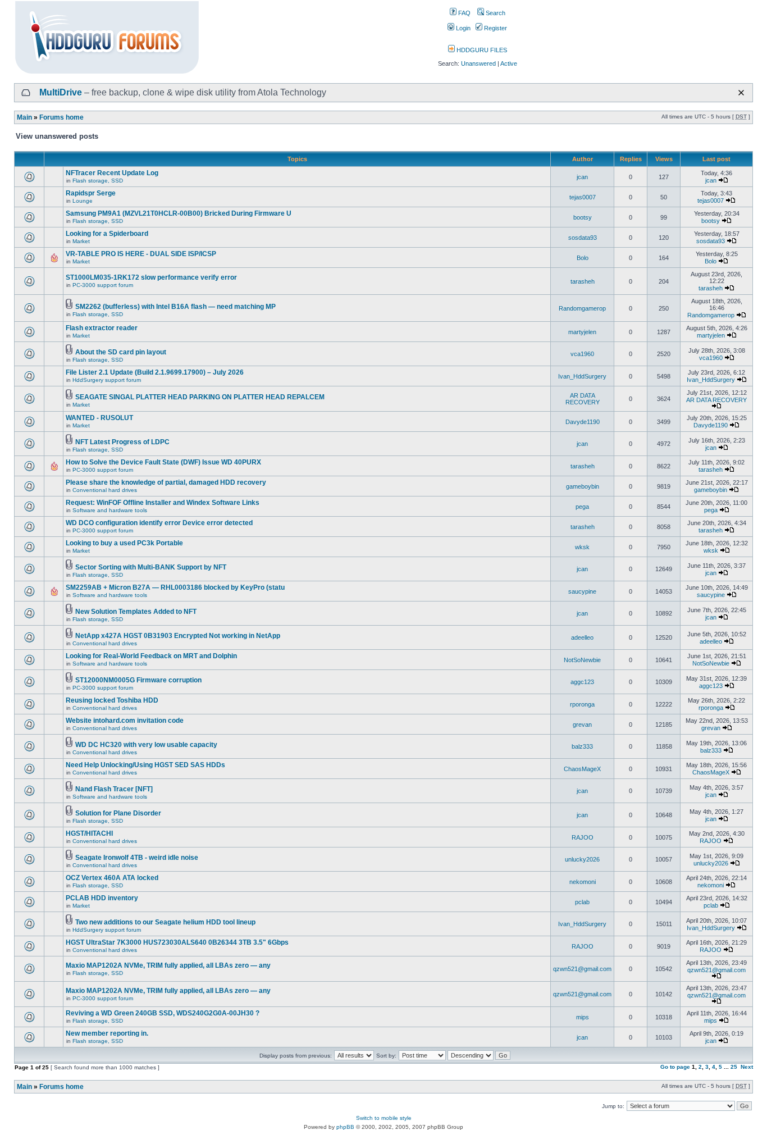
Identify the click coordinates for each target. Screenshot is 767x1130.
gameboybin (582, 486)
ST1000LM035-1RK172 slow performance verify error (151, 277)
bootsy (582, 217)
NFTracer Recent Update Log (112, 173)
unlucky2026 (582, 859)
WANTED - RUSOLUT (99, 418)
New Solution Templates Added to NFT (136, 612)
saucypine (582, 591)
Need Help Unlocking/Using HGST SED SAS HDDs (145, 765)
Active (508, 63)
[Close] (741, 92)
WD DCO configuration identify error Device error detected (159, 523)
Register (494, 28)
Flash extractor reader (102, 328)
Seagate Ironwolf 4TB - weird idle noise (136, 858)
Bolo (582, 257)
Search (494, 13)
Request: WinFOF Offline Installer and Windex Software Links (162, 503)
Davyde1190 (582, 421)
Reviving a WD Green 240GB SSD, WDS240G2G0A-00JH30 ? (162, 1013)
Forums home (61, 117)
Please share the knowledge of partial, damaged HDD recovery (166, 482)
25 (734, 1067)
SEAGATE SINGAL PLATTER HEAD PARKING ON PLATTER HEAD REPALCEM (200, 397)
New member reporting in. (107, 1033)
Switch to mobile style (384, 1118)
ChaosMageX (582, 769)
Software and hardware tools (109, 510)
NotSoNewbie (582, 660)
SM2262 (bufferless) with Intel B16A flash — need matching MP (175, 307)
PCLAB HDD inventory (102, 898)
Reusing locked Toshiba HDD (112, 700)
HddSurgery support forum (106, 380)
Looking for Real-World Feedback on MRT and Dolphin (151, 656)
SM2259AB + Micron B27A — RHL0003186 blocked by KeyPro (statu (175, 587)
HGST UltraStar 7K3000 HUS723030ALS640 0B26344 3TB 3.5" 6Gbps (177, 942)
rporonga (582, 704)
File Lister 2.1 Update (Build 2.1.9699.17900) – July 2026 (155, 372)
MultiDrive (60, 92)
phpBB (345, 1127)
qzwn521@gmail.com (582, 968)
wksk (582, 547)
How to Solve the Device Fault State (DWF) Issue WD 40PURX (163, 462)
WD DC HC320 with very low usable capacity (146, 745)
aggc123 (582, 681)
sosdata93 (582, 237)
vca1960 (582, 353)
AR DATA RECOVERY (582, 398)
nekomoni (582, 881)
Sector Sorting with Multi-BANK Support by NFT (150, 567)
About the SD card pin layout (120, 352)
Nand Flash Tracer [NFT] (114, 789)
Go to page (675, 1067)
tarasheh (582, 281)
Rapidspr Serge (91, 193)
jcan (582, 177)
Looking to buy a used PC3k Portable (124, 543)
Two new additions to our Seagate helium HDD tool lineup (165, 922)
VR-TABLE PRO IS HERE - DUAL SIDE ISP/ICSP (141, 254)
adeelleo (582, 637)
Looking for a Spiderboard (107, 234)
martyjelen (582, 332)
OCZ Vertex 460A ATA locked (112, 878)
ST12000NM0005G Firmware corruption (138, 680)
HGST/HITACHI (89, 833)
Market (81, 241)
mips (582, 1017)
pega (582, 506)
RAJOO (582, 837)
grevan (582, 724)
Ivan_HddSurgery (582, 376)
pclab (582, 902)
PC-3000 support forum (102, 285)
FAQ (463, 13)
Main (24, 117)
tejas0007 (582, 197)
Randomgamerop (582, 308)
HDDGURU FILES (481, 50)
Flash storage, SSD (97, 180)
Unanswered (478, 63)
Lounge (82, 201)
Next (747, 1067)
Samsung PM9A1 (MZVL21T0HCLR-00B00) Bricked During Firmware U (178, 213)
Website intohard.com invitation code (125, 721)
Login (462, 28)
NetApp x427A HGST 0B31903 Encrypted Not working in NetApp (177, 636)
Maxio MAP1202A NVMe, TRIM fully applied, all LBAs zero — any (168, 965)
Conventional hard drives (104, 490)
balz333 (582, 746)
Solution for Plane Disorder (118, 813)
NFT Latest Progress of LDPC (122, 442)
